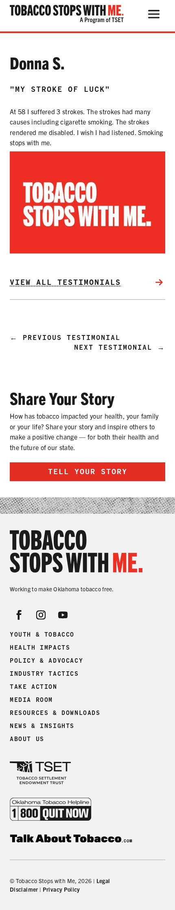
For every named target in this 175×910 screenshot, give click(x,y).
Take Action (33, 686)
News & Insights (42, 726)
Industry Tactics (44, 673)
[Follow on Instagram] (41, 615)
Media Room (31, 700)
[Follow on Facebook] (19, 615)
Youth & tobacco (42, 634)
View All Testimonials (65, 282)
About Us (27, 739)
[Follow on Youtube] (63, 615)
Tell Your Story (87, 471)
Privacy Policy (61, 889)
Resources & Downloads (55, 713)
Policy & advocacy (46, 660)
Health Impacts (40, 647)
